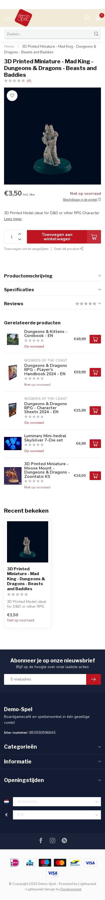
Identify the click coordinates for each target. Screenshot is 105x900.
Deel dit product (67, 248)
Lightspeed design (40, 889)
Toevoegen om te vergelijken (26, 248)
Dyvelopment (71, 889)
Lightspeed (87, 883)
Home (9, 46)
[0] (98, 17)
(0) (29, 80)
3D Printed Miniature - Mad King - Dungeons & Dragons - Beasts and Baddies (26, 579)
